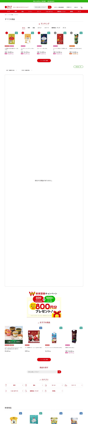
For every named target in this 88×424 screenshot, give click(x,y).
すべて (8, 11)
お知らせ (76, 7)
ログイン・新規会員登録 (59, 7)
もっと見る (43, 60)
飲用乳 (71, 11)
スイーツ (39, 11)
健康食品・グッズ (61, 11)
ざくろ (79, 11)
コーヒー (30, 11)
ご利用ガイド (69, 7)
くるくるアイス (49, 11)
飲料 (16, 11)
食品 (23, 11)
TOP (5, 14)
